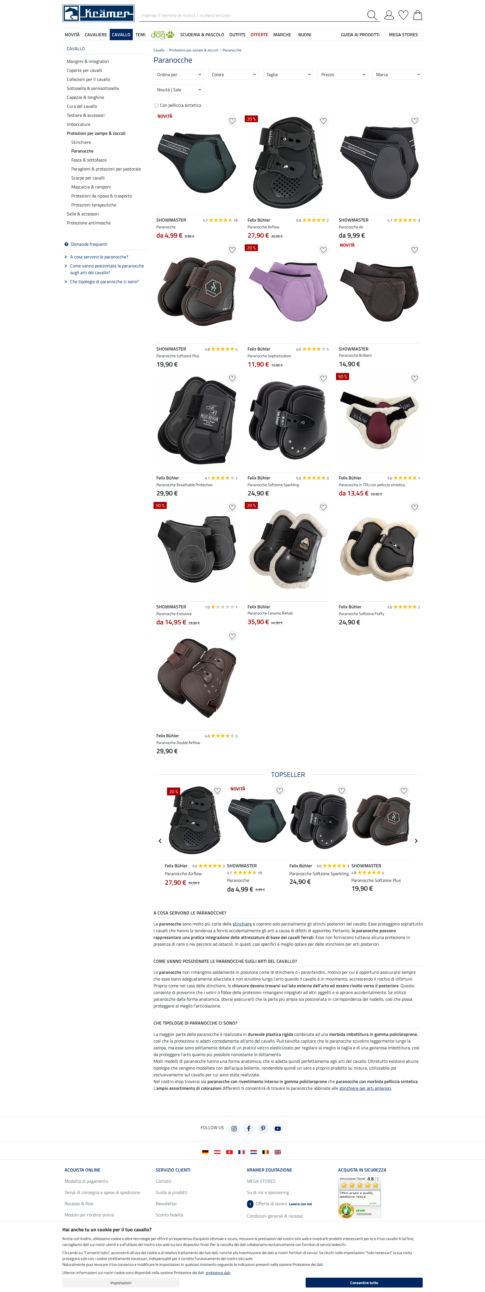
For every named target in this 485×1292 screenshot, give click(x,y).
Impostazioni (120, 1283)
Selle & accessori (83, 213)
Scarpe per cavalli (88, 177)
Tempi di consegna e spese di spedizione (102, 1192)
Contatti (163, 1181)
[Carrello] (418, 14)
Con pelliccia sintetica (180, 105)
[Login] (389, 14)
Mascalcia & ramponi (91, 186)
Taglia (272, 74)
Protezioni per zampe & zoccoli (96, 133)
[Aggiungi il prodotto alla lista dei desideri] (232, 120)
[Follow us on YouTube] (277, 1128)
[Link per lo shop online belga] (266, 1151)
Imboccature (78, 124)
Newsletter (166, 1203)
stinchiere (242, 923)
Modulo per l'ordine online (89, 1214)
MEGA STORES (403, 34)
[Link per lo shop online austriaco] (218, 1151)
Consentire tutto (364, 1283)
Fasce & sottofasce (89, 159)
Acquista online (82, 1169)
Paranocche (82, 150)
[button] (162, 34)
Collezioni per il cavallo (88, 79)
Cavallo (76, 48)
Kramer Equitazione (269, 1169)
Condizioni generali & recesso (275, 1216)
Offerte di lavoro (280, 1203)
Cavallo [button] (121, 34)
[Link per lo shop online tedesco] (206, 1151)
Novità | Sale (169, 89)
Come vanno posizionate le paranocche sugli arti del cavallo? (107, 269)
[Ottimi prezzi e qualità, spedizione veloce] (359, 1196)
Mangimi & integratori (88, 61)
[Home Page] (98, 12)
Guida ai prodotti (171, 1192)
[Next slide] (324, 634)
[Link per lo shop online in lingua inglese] (278, 1151)
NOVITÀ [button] (72, 34)
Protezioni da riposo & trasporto (101, 195)
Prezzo (327, 74)
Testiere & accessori (86, 115)
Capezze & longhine (85, 97)
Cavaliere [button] (96, 34)
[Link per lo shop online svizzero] (230, 1151)
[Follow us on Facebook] (248, 1128)
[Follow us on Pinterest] (263, 1128)
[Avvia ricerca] (373, 15)
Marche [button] (282, 34)
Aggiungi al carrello (288, 649)
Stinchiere (81, 142)
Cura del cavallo (82, 106)
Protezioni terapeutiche (93, 204)
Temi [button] (140, 34)
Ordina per (167, 74)
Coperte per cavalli (84, 70)
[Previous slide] (252, 634)
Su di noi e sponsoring (268, 1192)
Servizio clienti (173, 1169)
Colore (218, 74)
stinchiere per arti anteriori (365, 1088)
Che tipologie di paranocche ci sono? (104, 281)
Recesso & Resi (79, 1203)
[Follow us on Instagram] (234, 1128)
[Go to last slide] (160, 841)
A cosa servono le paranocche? (99, 256)
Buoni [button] (304, 34)
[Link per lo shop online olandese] (254, 1151)
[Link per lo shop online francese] (242, 1151)
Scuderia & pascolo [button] (202, 34)
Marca (382, 74)
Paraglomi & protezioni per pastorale (106, 168)
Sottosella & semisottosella (93, 88)
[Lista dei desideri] (403, 14)
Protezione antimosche (89, 222)
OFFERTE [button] (259, 34)
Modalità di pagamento (86, 1181)
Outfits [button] (237, 34)
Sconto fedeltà (169, 1214)
